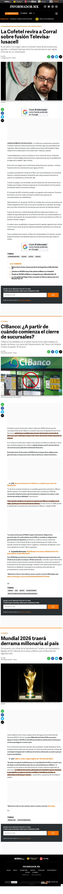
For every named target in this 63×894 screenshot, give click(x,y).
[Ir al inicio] (24, 6)
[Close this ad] (62, 885)
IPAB (16, 590)
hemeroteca (25, 874)
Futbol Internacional (24, 820)
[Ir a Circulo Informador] (16, 1)
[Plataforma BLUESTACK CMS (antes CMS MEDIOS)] (14, 881)
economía (35, 872)
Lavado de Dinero (31, 590)
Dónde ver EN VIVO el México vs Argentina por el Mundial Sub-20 (34, 274)
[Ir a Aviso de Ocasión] (19, 857)
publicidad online (36, 874)
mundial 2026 (11, 820)
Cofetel (31, 256)
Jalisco (9, 870)
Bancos (22, 590)
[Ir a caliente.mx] (33, 1)
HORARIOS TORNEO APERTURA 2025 (21, 19)
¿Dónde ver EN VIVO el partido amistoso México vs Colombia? (33, 271)
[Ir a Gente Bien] (27, 1)
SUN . (4, 351)
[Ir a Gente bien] (44, 857)
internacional (24, 870)
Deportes (32, 870)
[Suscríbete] (53, 1)
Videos (25, 13)
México (15, 870)
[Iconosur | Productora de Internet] (8, 881)
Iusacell (38, 256)
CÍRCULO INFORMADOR (46, 19)
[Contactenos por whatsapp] (56, 6)
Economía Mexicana (13, 256)
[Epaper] (42, 1)
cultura (27, 872)
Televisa (23, 256)
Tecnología (41, 870)
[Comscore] (53, 881)
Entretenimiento (51, 870)
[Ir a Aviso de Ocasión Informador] (8, 1)
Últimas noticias (12, 13)
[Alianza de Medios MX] (44, 881)
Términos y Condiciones (25, 300)
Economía (4, 26)
